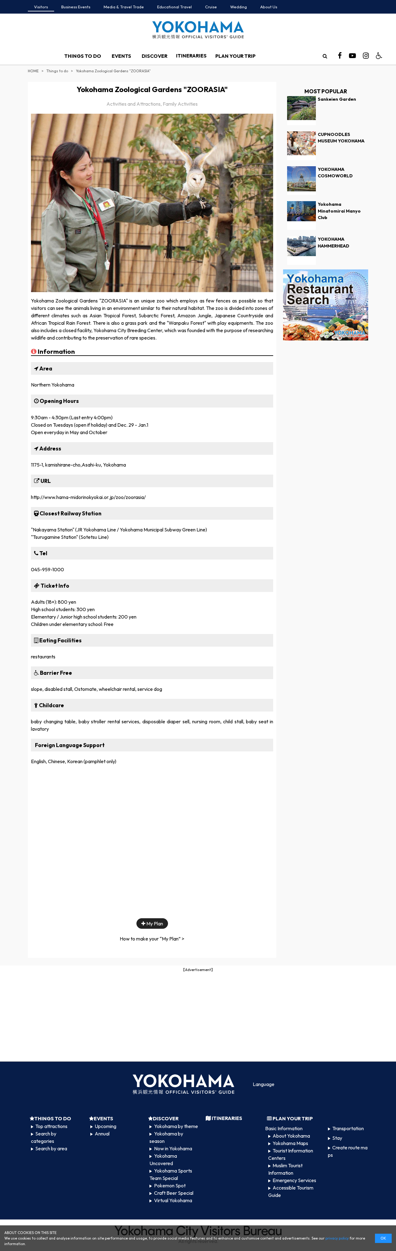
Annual (102, 1134)
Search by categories (43, 1137)
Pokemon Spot (170, 1185)
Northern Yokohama (52, 385)
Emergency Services (294, 1180)
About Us (268, 6)
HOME (33, 71)
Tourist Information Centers (290, 1154)
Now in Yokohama (173, 1148)
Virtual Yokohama (173, 1200)
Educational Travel (174, 6)
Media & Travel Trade (124, 6)
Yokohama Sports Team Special (170, 1174)
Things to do (57, 71)
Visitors (41, 6)
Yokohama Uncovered (163, 1159)
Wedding (238, 6)
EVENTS (121, 56)
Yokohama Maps (290, 1143)
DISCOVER (154, 56)
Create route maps (348, 1151)
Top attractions (51, 1126)
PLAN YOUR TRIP (235, 56)
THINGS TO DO (82, 56)
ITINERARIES (191, 56)
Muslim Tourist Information (285, 1169)
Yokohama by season (166, 1137)
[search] (324, 55)
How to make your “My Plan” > (152, 939)
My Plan (154, 923)
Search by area (51, 1148)
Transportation (348, 1128)
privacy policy (337, 1238)
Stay (337, 1138)
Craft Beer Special (173, 1193)
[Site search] (324, 55)
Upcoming (105, 1126)
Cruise (211, 6)
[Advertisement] (198, 1016)
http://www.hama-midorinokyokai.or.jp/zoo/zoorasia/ (88, 497)
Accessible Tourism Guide (290, 1191)
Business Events (75, 6)
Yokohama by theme (176, 1126)
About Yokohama (291, 1136)
